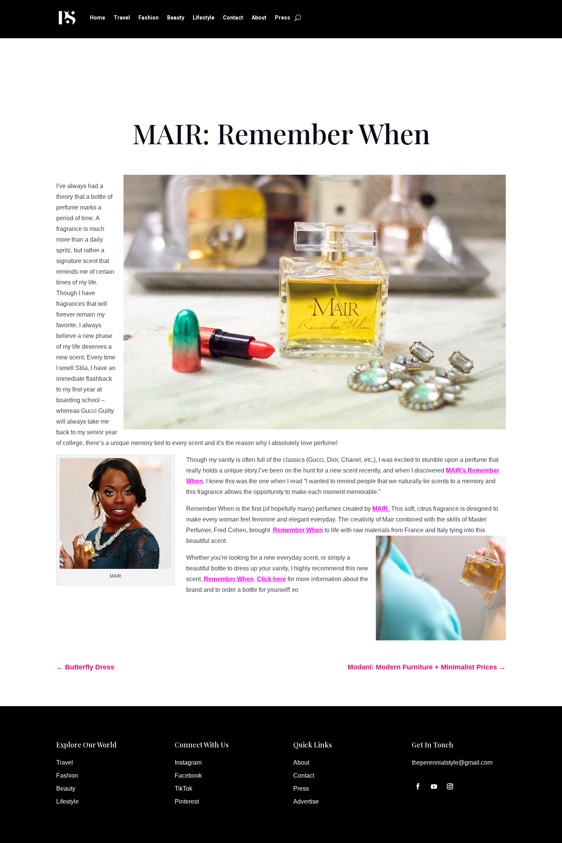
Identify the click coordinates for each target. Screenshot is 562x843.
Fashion (148, 18)
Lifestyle (203, 18)
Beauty (175, 18)
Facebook (188, 775)
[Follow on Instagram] (450, 786)
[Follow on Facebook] (418, 786)
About (259, 18)
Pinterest (187, 801)
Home (97, 18)
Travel (122, 18)
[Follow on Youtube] (434, 786)
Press (282, 18)
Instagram (188, 762)
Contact (233, 18)
